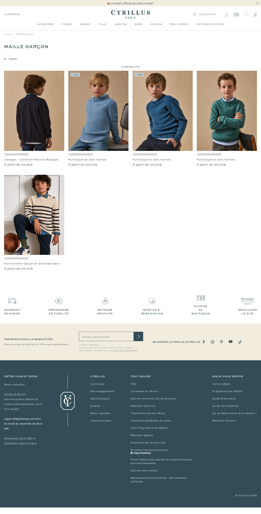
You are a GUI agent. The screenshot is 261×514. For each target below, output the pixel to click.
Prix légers (179, 24)
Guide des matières (225, 406)
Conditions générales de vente (150, 420)
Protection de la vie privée (148, 442)
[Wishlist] (246, 14)
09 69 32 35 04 (14, 394)
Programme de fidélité (227, 391)
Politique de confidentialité (123, 350)
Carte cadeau (221, 384)
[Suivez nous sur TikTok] (240, 342)
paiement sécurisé (12, 311)
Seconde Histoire (224, 420)
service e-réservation (152, 311)
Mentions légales (141, 435)
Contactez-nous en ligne (20, 443)
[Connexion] (226, 14)
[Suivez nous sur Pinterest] (221, 342)
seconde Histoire (210, 24)
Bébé (139, 24)
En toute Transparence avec (149, 450)
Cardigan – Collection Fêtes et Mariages (31, 159)
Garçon (121, 24)
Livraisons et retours (144, 391)
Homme (85, 24)
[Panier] (255, 14)
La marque (12, 14)
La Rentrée (45, 24)
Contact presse (100, 420)
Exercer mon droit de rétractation (153, 398)
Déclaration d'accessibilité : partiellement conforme (158, 479)
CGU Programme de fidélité (149, 428)
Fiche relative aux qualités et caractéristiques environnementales (161, 461)
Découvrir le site (247, 311)
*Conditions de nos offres (147, 413)
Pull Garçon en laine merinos (87, 159)
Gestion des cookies (144, 470)
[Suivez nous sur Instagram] (212, 342)
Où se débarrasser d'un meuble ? (234, 413)
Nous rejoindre (100, 413)
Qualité (95, 406)
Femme (67, 24)
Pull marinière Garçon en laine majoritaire (32, 263)
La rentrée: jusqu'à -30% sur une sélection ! (130, 3)
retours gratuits (105, 311)
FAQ (133, 384)
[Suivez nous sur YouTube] (230, 341)
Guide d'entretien (224, 398)
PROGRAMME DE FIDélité (59, 311)
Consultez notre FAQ (18, 438)
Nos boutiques (100, 398)
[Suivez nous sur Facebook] (204, 342)
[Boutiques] (236, 14)
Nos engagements (102, 391)
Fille (102, 24)
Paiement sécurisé (143, 406)
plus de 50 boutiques (200, 309)
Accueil (8, 34)
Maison (156, 24)
